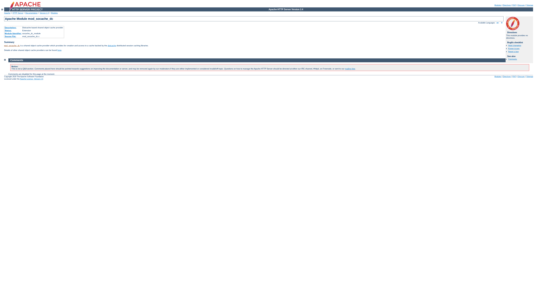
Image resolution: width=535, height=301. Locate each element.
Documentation (31, 13)
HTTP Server (18, 13)
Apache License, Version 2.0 (31, 79)
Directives (507, 5)
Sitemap (529, 5)
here (59, 50)
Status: (8, 30)
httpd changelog (514, 45)
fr (502, 23)
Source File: (10, 36)
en (497, 23)
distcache (112, 45)
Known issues (514, 49)
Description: (10, 27)
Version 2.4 (44, 13)
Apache (7, 13)
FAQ (514, 5)
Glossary (521, 5)
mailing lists (350, 69)
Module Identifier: (13, 33)
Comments (512, 59)
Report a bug (513, 52)
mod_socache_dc (12, 46)
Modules (497, 5)
